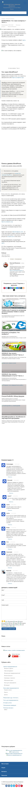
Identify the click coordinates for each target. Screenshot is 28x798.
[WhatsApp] (15, 288)
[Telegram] (6, 288)
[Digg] (14, 290)
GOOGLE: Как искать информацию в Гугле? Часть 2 (13, 354)
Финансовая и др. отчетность (10, 697)
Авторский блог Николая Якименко (12, 5)
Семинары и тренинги (9, 678)
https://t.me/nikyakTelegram (16, 270)
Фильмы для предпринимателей (12, 673)
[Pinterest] (4, 288)
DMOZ (5, 709)
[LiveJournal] (21, 288)
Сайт (2, 600)
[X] (9, 288)
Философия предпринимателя (11, 688)
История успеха (7, 702)
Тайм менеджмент (8, 670)
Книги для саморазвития (10, 682)
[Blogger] (23, 288)
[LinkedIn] (11, 288)
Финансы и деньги (8, 668)
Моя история (5, 763)
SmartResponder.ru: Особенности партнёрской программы (13, 417)
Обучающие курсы (8, 680)
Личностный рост (8, 675)
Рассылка (4, 775)
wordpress (18, 259)
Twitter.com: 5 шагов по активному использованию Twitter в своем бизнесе (14, 311)
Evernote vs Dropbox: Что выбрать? (11, 333)
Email (3, 595)
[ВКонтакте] (17, 288)
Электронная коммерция (9, 705)
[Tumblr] (19, 288)
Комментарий (4, 605)
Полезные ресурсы (8, 707)
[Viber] (13, 288)
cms (12, 259)
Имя (2, 590)
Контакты (4, 771)
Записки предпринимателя (10, 666)
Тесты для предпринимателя (10, 700)
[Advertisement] (14, 146)
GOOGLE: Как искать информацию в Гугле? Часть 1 (13, 375)
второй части (10, 236)
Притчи (6, 692)
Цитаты (6, 694)
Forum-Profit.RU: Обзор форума (13, 396)
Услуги (3, 767)
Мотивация (7, 685)
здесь (24, 40)
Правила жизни (8, 689)
